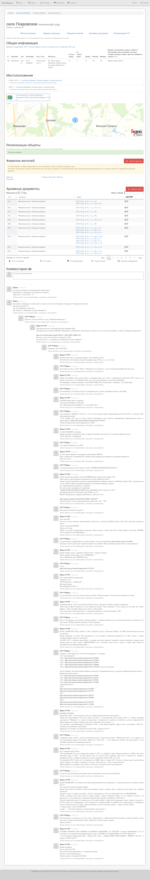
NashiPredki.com (36, 871)
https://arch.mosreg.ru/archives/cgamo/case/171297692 (81, 680)
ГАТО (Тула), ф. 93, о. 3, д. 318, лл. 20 (88, 203)
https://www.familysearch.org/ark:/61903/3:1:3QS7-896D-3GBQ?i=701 (58, 335)
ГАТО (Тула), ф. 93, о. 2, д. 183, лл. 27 (88, 228)
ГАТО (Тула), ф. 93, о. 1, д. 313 (86, 201)
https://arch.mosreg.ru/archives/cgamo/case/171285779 (77, 695)
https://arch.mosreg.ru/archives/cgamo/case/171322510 (87, 420)
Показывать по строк (16, 193)
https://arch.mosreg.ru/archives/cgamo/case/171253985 (81, 676)
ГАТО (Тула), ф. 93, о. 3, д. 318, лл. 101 (89, 247)
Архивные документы (98, 33)
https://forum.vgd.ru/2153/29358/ (122, 541)
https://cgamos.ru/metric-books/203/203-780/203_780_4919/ (79, 499)
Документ (22, 197)
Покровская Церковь (15, 152)
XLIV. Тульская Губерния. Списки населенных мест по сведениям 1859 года (49, 47)
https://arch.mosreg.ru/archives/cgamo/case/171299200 (77, 697)
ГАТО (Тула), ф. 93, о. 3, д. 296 (86, 216)
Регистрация (144, 3)
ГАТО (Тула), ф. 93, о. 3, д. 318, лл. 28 (88, 232)
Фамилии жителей (75, 33)
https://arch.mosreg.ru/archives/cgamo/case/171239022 (82, 658)
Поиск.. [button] (21, 3)
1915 (9, 201)
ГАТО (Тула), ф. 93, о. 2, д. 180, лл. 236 (89, 236)
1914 (9, 207)
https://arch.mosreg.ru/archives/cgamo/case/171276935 (81, 662)
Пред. (103, 258)
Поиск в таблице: (117, 193)
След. (140, 258)
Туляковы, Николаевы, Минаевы (52, 177)
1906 (9, 247)
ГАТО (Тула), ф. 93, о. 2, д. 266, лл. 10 (88, 251)
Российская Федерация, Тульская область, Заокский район (35, 87)
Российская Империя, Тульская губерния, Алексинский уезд (42, 80)
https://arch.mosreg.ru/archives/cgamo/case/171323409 (77, 704)
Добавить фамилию (135, 161)
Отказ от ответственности (70, 871)
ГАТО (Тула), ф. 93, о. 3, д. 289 (86, 224)
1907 (9, 236)
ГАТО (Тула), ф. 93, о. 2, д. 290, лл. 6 (88, 230)
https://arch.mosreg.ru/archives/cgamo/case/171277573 (77, 691)
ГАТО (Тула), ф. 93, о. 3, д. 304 (86, 212)
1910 (9, 220)
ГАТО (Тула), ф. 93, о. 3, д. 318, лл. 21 (88, 241)
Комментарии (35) (122, 33)
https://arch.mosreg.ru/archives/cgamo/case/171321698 (81, 682)
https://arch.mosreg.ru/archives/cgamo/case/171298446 (81, 665)
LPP (26, 317)
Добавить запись (136, 189)
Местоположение (28, 33)
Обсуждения (60, 3)
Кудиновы (9, 177)
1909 (9, 224)
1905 (9, 251)
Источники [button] (45, 3)
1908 (9, 228)
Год (9, 197)
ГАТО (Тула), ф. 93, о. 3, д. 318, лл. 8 (88, 207)
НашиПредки (7, 2)
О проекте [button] (73, 3)
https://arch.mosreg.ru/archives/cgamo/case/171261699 (77, 689)
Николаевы (10, 179)
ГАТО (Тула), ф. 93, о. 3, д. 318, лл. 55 (88, 220)
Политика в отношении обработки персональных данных (100, 871)
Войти (135, 3)
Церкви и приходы (51, 33)
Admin (41, 38)
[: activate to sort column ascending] (134, 197)
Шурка (15, 287)
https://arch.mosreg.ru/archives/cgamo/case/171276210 (81, 678)
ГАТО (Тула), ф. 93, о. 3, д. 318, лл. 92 (88, 253)
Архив (79, 197)
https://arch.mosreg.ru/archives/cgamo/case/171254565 (82, 660)
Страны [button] (32, 3)
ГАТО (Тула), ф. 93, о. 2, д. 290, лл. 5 (88, 238)
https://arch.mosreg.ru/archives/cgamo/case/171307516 (77, 702)
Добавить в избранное (14, 27)
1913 (9, 212)
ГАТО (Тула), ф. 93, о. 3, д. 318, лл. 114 (89, 243)
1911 (9, 216)
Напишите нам (48, 871)
